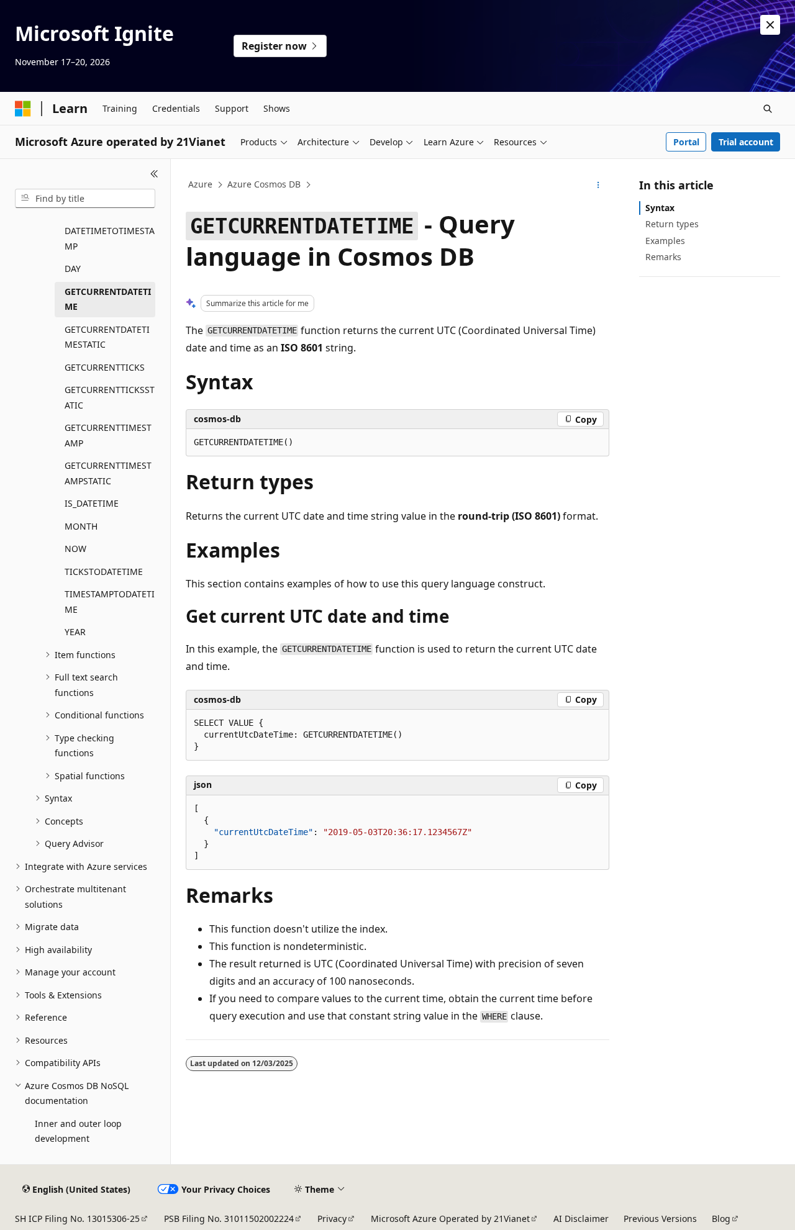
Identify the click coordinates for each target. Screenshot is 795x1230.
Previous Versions (660, 1218)
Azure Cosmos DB (264, 184)
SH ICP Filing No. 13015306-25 (77, 1218)
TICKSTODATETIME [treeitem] (104, 571)
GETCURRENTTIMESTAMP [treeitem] (108, 435)
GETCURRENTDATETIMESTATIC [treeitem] (107, 337)
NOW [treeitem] (75, 548)
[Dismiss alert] (770, 25)
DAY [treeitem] (73, 268)
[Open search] (767, 108)
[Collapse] (154, 174)
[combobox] (85, 199)
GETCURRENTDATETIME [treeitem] (108, 299)
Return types (672, 224)
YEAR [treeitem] (75, 632)
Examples (665, 240)
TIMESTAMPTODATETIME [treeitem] (110, 601)
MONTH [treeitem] (81, 526)
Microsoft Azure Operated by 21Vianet (450, 1218)
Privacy (332, 1218)
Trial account (746, 142)
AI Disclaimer (581, 1218)
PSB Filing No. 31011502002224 (229, 1218)
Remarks (663, 257)
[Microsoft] (23, 109)
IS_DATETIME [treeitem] (92, 503)
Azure (200, 184)
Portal (686, 142)
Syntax (660, 208)
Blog (721, 1218)
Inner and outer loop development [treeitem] (78, 1131)
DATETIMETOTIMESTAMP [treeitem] (110, 238)
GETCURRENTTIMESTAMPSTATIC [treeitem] (108, 473)
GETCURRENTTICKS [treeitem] (105, 367)
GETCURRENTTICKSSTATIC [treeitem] (110, 397)
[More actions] (598, 185)
